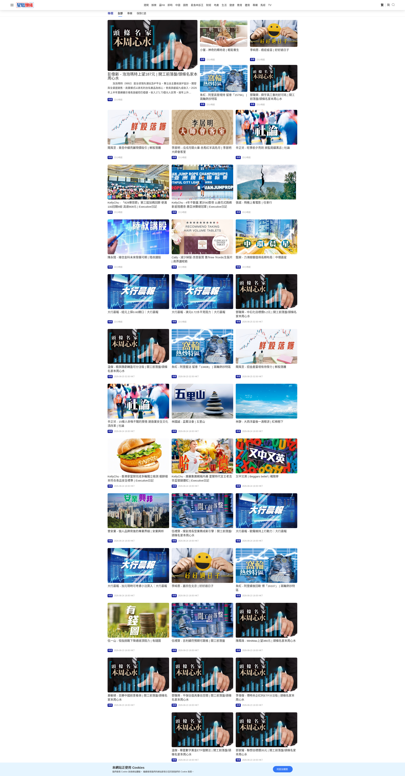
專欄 (129, 13)
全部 (120, 13)
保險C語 (141, 13)
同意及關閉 (282, 769)
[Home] (25, 4)
